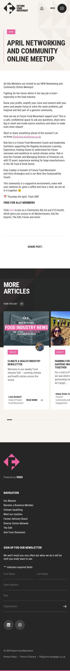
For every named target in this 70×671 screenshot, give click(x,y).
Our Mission (10, 500)
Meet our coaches (13, 514)
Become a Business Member (18, 505)
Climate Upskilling (13, 509)
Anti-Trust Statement (14, 532)
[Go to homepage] (16, 8)
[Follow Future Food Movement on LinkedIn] (8, 625)
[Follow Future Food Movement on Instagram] (20, 625)
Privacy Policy (10, 656)
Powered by (13, 477)
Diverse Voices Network (16, 523)
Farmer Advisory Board (16, 518)
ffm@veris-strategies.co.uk (27, 136)
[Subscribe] (63, 606)
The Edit (8, 527)
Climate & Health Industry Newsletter (26, 360)
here (11, 210)
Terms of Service (28, 656)
